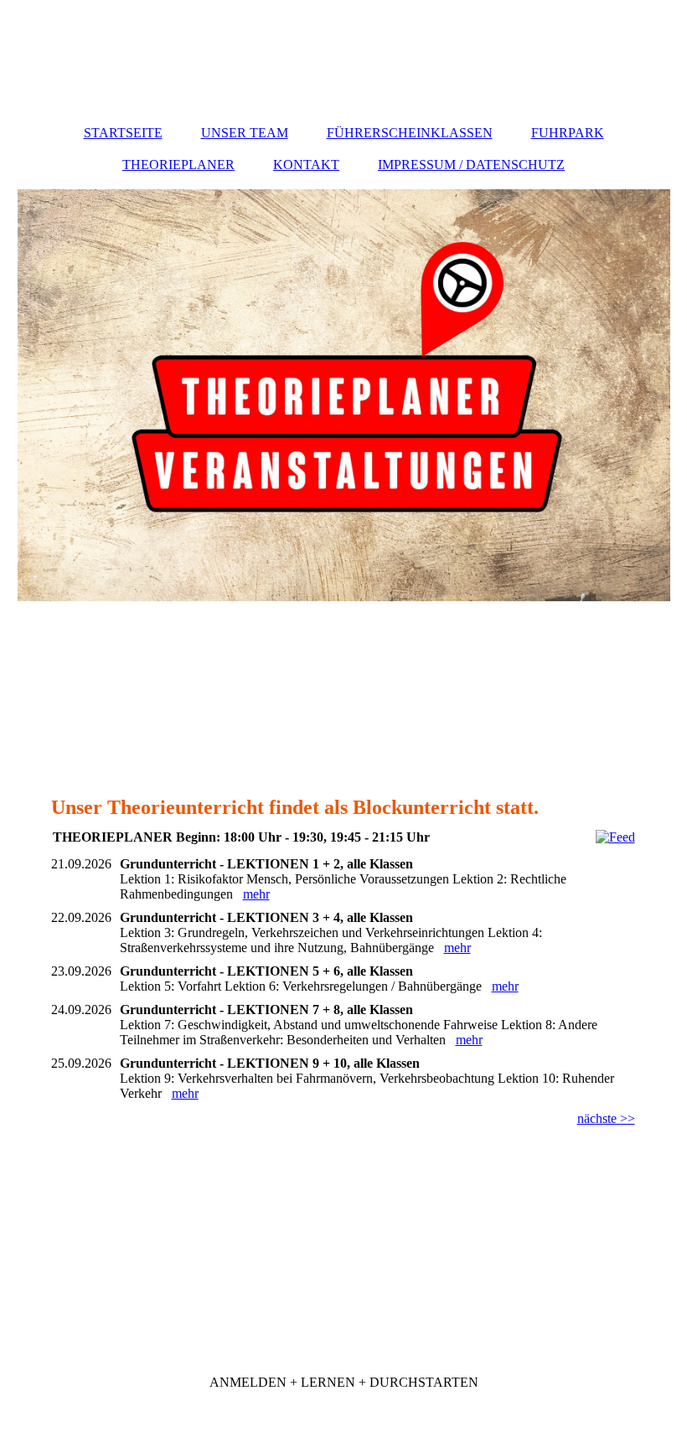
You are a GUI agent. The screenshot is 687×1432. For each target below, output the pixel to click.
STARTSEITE (123, 133)
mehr (256, 894)
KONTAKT (306, 164)
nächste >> (606, 1118)
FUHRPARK (567, 133)
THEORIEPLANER (178, 164)
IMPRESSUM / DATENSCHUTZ (471, 164)
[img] (344, 395)
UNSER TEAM (244, 133)
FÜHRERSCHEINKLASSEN (410, 133)
